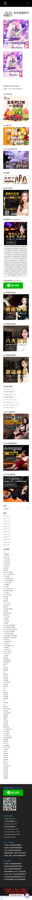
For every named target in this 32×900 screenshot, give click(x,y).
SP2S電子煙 (6, 564)
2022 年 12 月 (7, 524)
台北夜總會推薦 (7, 737)
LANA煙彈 (6, 592)
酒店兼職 (5, 596)
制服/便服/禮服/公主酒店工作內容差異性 (15, 853)
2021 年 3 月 (6, 531)
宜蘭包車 (5, 717)
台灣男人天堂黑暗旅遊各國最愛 (12, 845)
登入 (11, 88)
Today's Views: (7, 389)
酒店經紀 (5, 600)
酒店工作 (5, 743)
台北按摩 (5, 749)
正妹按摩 (5, 753)
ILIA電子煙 (6, 556)
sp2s (4, 552)
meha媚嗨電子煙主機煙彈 (10, 635)
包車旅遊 (5, 678)
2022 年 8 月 (6, 526)
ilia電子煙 (5, 568)
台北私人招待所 (7, 651)
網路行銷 (5, 607)
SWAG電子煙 (6, 649)
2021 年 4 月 (6, 529)
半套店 (5, 751)
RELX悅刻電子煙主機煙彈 (10, 629)
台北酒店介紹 (6, 735)
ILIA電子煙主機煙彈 (8, 633)
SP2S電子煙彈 (7, 582)
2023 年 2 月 (6, 518)
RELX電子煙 (6, 562)
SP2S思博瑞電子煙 (8, 645)
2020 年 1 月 (6, 537)
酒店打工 (5, 761)
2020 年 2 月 (6, 534)
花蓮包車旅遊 (6, 708)
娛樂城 (5, 719)
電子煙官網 (6, 639)
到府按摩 (5, 772)
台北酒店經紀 (6, 605)
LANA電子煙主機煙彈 (9, 627)
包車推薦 (5, 668)
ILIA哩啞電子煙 (7, 641)
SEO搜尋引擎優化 (8, 609)
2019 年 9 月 (6, 545)
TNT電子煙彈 (6, 682)
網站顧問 (5, 570)
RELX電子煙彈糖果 (8, 580)
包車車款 (5, 674)
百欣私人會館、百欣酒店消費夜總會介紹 (15, 855)
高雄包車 (5, 715)
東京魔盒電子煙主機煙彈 (9, 637)
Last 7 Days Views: (8, 399)
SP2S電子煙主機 (7, 588)
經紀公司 (5, 664)
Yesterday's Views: (8, 394)
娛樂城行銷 (6, 727)
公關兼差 (5, 696)
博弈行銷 (5, 725)
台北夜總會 (6, 731)
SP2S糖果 (6, 647)
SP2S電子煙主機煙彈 (9, 631)
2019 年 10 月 (7, 542)
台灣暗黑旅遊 (6, 660)
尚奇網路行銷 (6, 662)
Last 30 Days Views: (9, 402)
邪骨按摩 (5, 739)
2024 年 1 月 (6, 516)
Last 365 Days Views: (9, 405)
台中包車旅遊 (6, 713)
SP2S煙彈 (6, 586)
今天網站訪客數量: (8, 391)
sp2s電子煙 (6, 558)
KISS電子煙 (6, 560)
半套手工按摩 (6, 747)
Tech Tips (12, 896)
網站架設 (5, 611)
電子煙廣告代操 (7, 613)
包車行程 (5, 676)
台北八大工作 (6, 603)
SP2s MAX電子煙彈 (8, 574)
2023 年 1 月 (6, 521)
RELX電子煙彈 (7, 594)
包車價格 (5, 670)
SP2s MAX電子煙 (8, 572)
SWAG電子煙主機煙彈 (9, 625)
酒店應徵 (5, 694)
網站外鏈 (5, 706)
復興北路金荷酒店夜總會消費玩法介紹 (14, 876)
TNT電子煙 (6, 617)
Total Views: (6, 407)
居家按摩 (5, 770)
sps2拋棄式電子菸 (8, 578)
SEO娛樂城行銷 (7, 729)
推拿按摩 (5, 657)
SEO (4, 688)
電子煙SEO (6, 615)
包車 (4, 666)
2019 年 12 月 (7, 539)
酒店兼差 (5, 692)
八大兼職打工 (6, 554)
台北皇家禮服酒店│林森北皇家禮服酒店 (15, 879)
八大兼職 (5, 598)
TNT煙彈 (5, 619)
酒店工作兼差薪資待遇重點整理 (12, 850)
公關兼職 (5, 698)
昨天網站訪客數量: (8, 397)
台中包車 (5, 721)
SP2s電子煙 (6, 576)
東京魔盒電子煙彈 (8, 590)
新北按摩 (5, 768)
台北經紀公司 (6, 766)
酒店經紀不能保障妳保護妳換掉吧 (13, 847)
